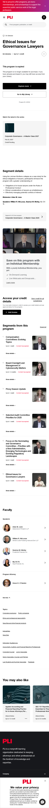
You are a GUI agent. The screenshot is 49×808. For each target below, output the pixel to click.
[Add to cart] (39, 343)
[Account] (44, 17)
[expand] (45, 6)
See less (5, 598)
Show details (10, 353)
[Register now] (16, 694)
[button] (42, 802)
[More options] (44, 54)
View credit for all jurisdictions (37, 300)
